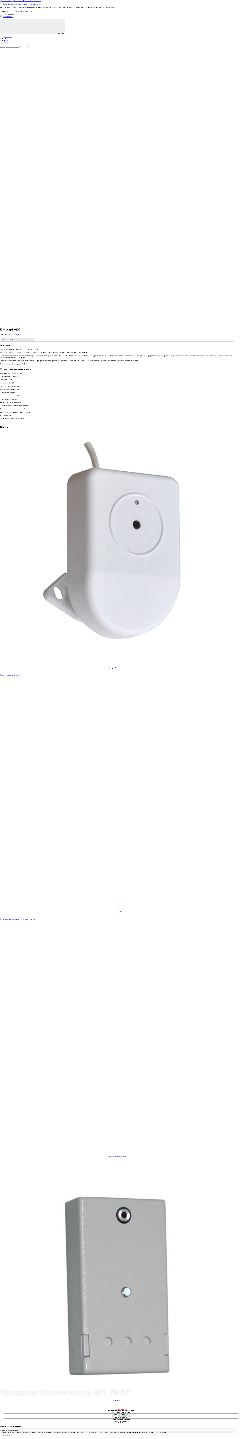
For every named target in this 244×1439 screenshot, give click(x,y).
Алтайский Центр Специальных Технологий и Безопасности (20, 4)
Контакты (7, 40)
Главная (2, 47)
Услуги (6, 43)
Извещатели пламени (12, 47)
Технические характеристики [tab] (22, 340)
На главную (8, 37)
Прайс (6, 42)
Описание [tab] (6, 340)
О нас (6, 38)
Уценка (121, 1423)
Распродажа (121, 1409)
